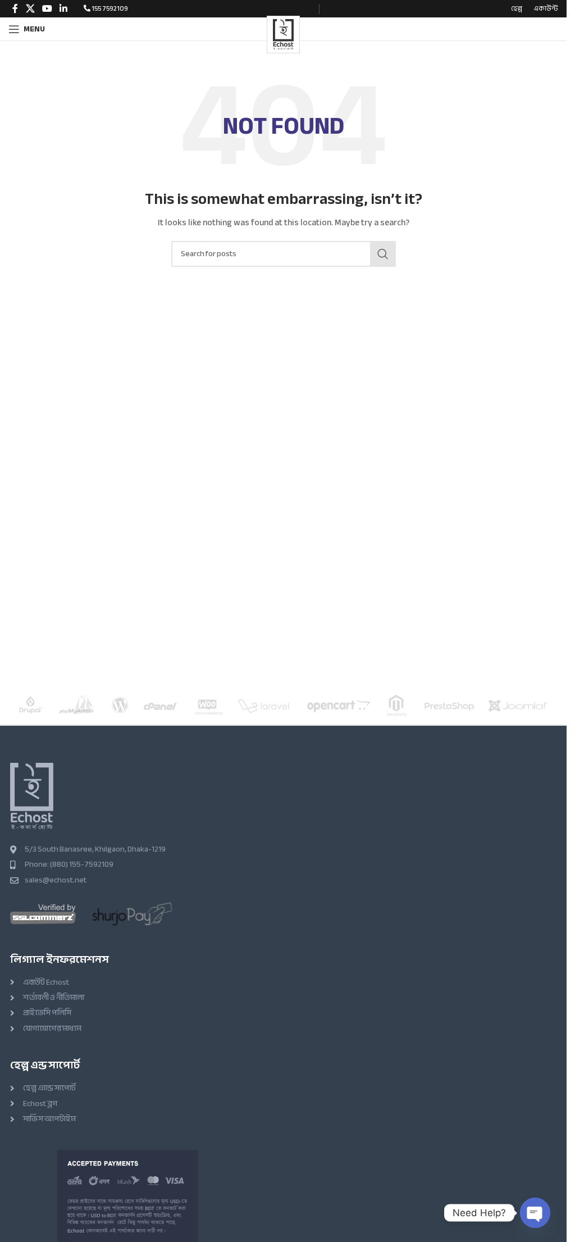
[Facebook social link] (15, 8)
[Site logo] (283, 33)
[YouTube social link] (47, 8)
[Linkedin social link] (63, 8)
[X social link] (30, 8)
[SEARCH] (383, 254)
